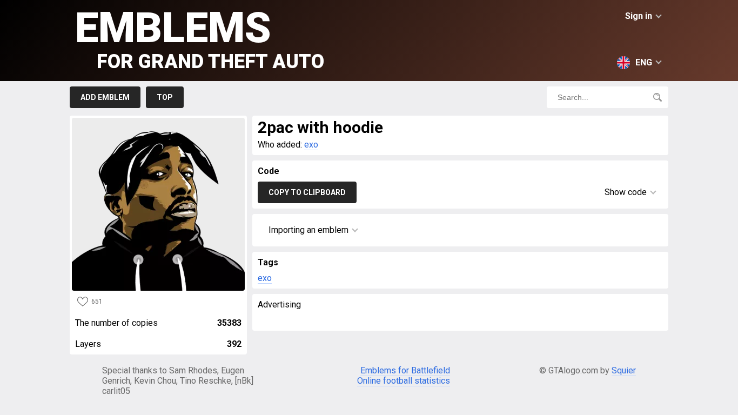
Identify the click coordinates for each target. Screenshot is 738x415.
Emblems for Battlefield (405, 370)
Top (165, 97)
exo (311, 144)
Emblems (199, 38)
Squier (624, 370)
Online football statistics (403, 381)
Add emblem (105, 97)
